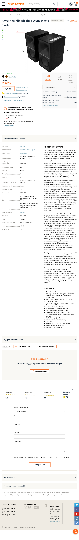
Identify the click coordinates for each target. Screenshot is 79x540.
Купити (8, 89)
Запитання (6, 347)
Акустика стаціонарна (27, 150)
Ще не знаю (65, 457)
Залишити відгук (24, 346)
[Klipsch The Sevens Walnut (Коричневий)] (6, 76)
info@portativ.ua (9, 514)
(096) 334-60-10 (8, 508)
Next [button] (67, 51)
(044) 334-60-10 (8, 511)
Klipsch (22, 146)
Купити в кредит (21, 90)
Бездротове (24, 153)
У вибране (7, 100)
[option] (7, 30)
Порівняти (20, 100)
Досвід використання (21, 407)
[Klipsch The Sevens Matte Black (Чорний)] (3, 76)
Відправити (39, 465)
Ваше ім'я (17, 433)
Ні (57, 457)
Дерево (22, 212)
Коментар (17, 441)
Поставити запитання (46, 346)
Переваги (17, 416)
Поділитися (73, 20)
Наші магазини (55, 521)
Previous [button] (23, 51)
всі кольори (12, 76)
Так (51, 457)
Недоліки (17, 424)
